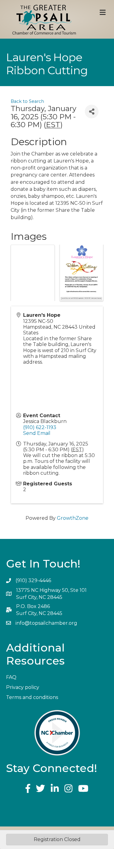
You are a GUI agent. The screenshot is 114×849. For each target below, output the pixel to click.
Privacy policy (22, 687)
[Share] (91, 111)
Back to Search (27, 101)
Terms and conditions (32, 697)
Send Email (36, 433)
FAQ (11, 677)
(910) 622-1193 (39, 427)
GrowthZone (72, 518)
